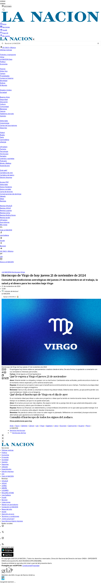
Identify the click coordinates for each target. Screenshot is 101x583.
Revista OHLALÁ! (6, 206)
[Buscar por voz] (98, 43)
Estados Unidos (6, 90)
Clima (2, 57)
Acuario (81, 426)
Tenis (2, 137)
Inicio (4, 24)
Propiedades (4, 76)
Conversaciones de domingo (10, 194)
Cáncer (31, 426)
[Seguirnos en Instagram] (3, 539)
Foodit (4, 30)
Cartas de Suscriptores (8, 125)
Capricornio (72, 426)
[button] (50, 150)
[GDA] (7, 573)
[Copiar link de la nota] (3, 375)
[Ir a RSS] (3, 545)
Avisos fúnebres (6, 187)
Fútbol (2, 132)
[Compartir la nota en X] (5, 378)
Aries (12, 426)
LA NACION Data (6, 59)
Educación (4, 102)
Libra (56, 426)
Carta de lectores (6, 192)
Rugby (2, 135)
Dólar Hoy (3, 71)
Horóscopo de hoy (19, 433)
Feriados (3, 156)
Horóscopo (4, 154)
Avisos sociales (5, 189)
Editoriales (4, 121)
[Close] (3, 435)
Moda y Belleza (5, 163)
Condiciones (27, 565)
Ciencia (2, 111)
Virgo (22, 272)
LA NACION (6, 272)
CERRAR (2, 1)
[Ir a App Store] (7, 556)
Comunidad (4, 106)
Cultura (3, 104)
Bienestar (3, 109)
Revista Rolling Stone (8, 215)
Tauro (17, 426)
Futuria (2, 69)
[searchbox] (50, 43)
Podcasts (3, 161)
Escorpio (63, 426)
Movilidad (3, 81)
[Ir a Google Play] (7, 552)
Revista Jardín (5, 218)
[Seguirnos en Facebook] (3, 526)
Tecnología (4, 151)
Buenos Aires (5, 97)
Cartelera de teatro (7, 175)
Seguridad (4, 99)
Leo (37, 426)
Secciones (6, 27)
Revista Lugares (6, 210)
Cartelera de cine (6, 173)
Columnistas (4, 123)
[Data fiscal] (3, 579)
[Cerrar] (33, 39)
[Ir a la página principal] (50, 21)
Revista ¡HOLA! (5, 208)
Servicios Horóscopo (17, 430)
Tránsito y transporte (8, 55)
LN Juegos (3, 147)
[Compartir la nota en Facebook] (3, 378)
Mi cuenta (6, 36)
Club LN (5, 33)
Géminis (24, 426)
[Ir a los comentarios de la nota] (5, 369)
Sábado (3, 196)
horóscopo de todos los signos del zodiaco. (48, 417)
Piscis (88, 426)
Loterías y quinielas (7, 158)
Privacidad (35, 565)
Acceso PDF (4, 182)
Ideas (2, 199)
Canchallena (4, 140)
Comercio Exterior (7, 78)
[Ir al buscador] (4, 10)
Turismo (3, 149)
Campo (2, 73)
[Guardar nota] (3, 369)
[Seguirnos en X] (3, 532)
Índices (2, 83)
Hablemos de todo (7, 114)
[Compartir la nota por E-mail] (7, 378)
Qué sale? (3, 170)
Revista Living (5, 213)
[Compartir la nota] (3, 372)
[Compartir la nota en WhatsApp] (5, 372)
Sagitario (49, 426)
